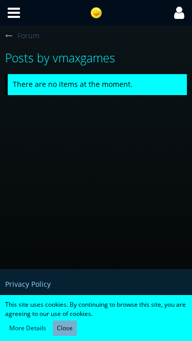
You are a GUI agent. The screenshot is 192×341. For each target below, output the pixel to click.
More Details (27, 328)
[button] (14, 13)
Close (65, 328)
